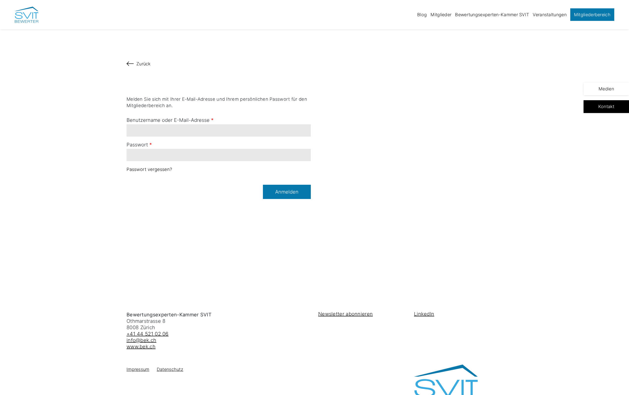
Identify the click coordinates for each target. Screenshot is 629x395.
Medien (606, 88)
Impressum (138, 369)
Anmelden (287, 192)
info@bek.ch (141, 340)
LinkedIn (424, 313)
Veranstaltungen (550, 14)
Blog (422, 14)
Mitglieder (440, 14)
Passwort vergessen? (149, 169)
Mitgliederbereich (592, 14)
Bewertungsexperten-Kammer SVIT (492, 14)
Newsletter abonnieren (345, 313)
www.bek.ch (141, 347)
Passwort (139, 145)
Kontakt (606, 106)
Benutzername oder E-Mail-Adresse (170, 120)
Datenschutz (170, 369)
